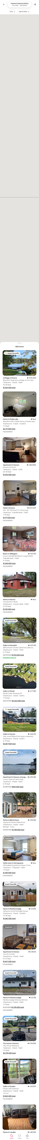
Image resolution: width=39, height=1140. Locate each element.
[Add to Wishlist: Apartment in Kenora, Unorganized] (33, 752)
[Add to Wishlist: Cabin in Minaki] (33, 666)
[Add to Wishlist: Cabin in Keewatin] (33, 620)
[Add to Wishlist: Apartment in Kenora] (33, 440)
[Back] (4, 4)
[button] (9, 388)
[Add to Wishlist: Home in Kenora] (33, 574)
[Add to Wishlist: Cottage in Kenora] (33, 353)
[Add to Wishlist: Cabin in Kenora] (33, 709)
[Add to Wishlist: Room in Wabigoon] (33, 529)
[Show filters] (35, 4)
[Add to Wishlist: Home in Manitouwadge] (33, 884)
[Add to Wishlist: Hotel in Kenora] (33, 483)
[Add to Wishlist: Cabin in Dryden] (33, 1061)
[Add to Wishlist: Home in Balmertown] (33, 795)
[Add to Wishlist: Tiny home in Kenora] (33, 1018)
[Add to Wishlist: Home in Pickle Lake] (33, 394)
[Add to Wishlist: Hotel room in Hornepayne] (33, 838)
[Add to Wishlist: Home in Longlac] (33, 1107)
